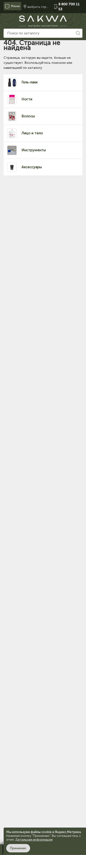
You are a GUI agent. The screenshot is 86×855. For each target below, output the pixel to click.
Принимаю (18, 848)
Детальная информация (34, 839)
